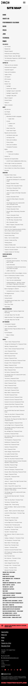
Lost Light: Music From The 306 (12, 315)
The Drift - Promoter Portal (11, 531)
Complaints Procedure (12, 147)
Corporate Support (9, 69)
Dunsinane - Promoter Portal (11, 529)
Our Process (7, 46)
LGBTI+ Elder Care (11, 270)
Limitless (10, 125)
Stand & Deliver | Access (9, 595)
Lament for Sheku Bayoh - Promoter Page (15, 513)
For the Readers (8, 332)
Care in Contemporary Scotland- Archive (14, 275)
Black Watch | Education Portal (14, 177)
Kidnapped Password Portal (11, 456)
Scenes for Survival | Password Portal (13, 397)
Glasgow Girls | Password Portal (12, 416)
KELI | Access (6, 580)
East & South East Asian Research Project (13, 603)
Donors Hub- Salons (11, 88)
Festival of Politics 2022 (10, 245)
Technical (6, 38)
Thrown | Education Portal (13, 215)
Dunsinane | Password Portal (11, 433)
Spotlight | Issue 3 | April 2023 (14, 91)
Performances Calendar (11, 22)
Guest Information (11, 264)
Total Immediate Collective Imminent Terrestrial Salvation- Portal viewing (15, 489)
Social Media (10, 151)
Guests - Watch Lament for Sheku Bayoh (14, 510)
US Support (7, 76)
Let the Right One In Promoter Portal (13, 522)
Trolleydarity (7, 306)
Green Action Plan (11, 128)
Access (8, 121)
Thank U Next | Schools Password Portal (14, 348)
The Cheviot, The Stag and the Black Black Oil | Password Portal (16, 419)
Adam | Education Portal (12, 190)
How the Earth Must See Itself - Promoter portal (14, 496)
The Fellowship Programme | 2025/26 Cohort (15, 58)
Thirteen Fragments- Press (11, 520)
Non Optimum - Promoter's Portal (13, 558)
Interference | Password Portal (12, 442)
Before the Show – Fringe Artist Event (12, 617)
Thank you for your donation (11, 65)
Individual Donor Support (10, 67)
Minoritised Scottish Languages (14, 116)
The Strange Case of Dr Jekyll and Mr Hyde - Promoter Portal (15, 493)
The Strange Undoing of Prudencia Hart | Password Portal (14, 428)
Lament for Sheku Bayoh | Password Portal (15, 380)
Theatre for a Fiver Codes (9, 572)
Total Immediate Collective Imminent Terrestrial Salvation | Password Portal (15, 461)
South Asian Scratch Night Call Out (11, 615)
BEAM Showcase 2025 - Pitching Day (11, 578)
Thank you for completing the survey (13, 165)
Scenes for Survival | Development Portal (14, 402)
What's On (6, 19)
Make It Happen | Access (9, 585)
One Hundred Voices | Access (10, 613)
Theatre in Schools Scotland (11, 249)
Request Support (9, 51)
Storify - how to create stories (11, 237)
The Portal (7, 515)
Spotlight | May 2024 (11, 95)
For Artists (5, 44)
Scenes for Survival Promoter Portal (13, 549)
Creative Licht (11, 123)
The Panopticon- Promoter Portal (12, 540)
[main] (14, 313)
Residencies (7, 49)
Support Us (5, 63)
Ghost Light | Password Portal (12, 390)
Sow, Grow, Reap (9, 304)
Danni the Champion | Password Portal (14, 469)
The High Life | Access (8, 587)
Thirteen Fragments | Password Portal (13, 422)
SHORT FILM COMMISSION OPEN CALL (17, 161)
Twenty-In (7, 102)
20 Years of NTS (8, 479)
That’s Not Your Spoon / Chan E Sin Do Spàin (15, 247)
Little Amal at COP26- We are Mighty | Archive (16, 273)
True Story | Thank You (8, 605)
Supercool (16, 678)
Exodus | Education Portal (13, 196)
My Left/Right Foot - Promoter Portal (13, 527)
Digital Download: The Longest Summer (14, 317)
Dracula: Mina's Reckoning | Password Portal (15, 472)
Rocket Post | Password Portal (12, 444)
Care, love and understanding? (14, 280)
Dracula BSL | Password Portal (12, 476)
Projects (5, 256)
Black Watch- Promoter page (11, 542)
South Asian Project (11, 130)
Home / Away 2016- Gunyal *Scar (13, 486)
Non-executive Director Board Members (12, 607)
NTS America (8, 79)
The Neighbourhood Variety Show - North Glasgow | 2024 (14, 301)
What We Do (8, 114)
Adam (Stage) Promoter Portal (12, 563)
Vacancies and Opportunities (11, 158)
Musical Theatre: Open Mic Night (12, 56)
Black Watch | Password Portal (12, 392)
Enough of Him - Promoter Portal (12, 565)
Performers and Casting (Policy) (12, 53)
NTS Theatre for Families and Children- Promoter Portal (14, 553)
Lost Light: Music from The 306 (12, 319)
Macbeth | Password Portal (11, 353)
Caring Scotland (8, 298)
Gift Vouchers (6, 322)
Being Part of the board (8, 576)
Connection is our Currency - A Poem (15, 291)
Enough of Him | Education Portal (14, 185)
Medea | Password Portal (11, 365)
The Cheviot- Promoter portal (11, 517)
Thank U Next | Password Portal (12, 341)
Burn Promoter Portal (10, 556)
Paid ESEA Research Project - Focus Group (13, 611)
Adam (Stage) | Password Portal (12, 451)
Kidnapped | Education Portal (14, 206)
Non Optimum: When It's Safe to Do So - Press (14, 535)
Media (6, 149)
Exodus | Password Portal (11, 358)
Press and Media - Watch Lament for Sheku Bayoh (15, 507)
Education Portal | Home (10, 175)
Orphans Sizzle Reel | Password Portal (14, 404)
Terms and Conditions (12, 140)
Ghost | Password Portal (10, 383)
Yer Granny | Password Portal (11, 372)
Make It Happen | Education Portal (15, 224)
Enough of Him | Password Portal (12, 363)
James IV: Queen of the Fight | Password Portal (14, 407)
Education (5, 172)
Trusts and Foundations (10, 72)
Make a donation (9, 105)
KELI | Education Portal (12, 222)
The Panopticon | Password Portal (13, 440)
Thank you (7, 81)
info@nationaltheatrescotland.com (10, 658)
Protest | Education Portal (13, 209)
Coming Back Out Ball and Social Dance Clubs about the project (16, 267)
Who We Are (8, 109)
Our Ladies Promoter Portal (11, 454)
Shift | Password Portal (10, 355)
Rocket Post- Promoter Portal (12, 545)
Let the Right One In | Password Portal (14, 425)
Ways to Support (9, 98)
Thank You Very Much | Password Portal (14, 414)
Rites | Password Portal (10, 370)
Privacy (2, 662)
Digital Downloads (7, 309)
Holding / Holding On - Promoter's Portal (14, 538)
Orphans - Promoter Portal (11, 547)
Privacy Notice (10, 142)
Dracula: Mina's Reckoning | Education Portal (16, 212)
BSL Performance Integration (11, 387)
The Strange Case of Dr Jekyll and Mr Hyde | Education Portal (15, 203)
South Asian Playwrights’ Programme (12, 593)
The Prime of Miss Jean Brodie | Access (12, 600)
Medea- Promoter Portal (10, 560)
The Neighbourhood (9, 293)
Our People (7, 111)
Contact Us (7, 156)
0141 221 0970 (5, 655)
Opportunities (4, 632)
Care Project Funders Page (13, 278)
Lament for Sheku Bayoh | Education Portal (15, 199)
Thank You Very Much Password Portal (14, 458)
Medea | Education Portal (13, 183)
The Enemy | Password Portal (12, 378)
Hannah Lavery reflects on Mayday (11, 609)
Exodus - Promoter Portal (11, 567)
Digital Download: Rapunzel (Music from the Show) (15, 329)
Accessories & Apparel (10, 324)
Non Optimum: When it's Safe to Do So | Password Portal (14, 436)
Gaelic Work (11, 118)
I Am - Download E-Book (10, 326)
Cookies (3, 663)
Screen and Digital (7, 254)
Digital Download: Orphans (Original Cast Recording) (14, 311)
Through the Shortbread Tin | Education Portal (16, 180)
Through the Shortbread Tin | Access (12, 583)
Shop (2, 640)
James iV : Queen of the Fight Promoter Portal (15, 481)
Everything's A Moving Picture (12, 233)
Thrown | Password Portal (11, 467)
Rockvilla (7, 170)
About (4, 107)
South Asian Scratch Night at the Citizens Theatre (13, 598)
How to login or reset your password (13, 163)
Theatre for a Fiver (6, 643)
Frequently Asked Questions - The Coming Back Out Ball (17, 261)
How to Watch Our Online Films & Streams (15, 168)
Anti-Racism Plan (11, 137)
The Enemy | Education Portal (14, 188)
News (4, 26)
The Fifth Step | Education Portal (14, 220)
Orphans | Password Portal (11, 447)
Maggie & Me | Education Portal (14, 217)
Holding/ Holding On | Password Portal (14, 367)
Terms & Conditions (5, 660)
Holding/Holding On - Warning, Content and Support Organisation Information (16, 283)
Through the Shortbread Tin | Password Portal (15, 344)
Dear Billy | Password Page (11, 465)
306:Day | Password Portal (11, 346)
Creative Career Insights (10, 227)
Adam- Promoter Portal (10, 483)
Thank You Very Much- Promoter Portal (14, 500)
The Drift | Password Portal (11, 395)
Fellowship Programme (10, 60)
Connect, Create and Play (11, 240)
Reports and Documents (10, 133)
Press (4, 30)
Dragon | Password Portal (11, 474)
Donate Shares (8, 100)
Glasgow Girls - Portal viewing (12, 504)
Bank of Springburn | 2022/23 (12, 288)
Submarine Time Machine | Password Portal (15, 360)
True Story (5, 591)
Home (4, 15)
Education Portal (5, 646)
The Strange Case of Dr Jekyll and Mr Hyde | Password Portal (15, 375)
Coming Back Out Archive (11, 258)
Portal (4, 339)
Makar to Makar (10, 335)
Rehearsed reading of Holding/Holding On (16, 286)
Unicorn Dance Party (9, 235)
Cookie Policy (6, 574)
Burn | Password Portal (10, 449)
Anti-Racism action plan (12, 135)
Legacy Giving (8, 74)
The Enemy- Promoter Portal (11, 502)
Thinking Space (8, 242)
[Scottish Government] (14, 674)
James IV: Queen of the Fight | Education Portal (16, 193)
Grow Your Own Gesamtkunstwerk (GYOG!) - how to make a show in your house (15, 230)
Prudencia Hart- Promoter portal (12, 524)
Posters (6, 337)
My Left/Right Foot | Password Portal (13, 431)
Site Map (3, 666)
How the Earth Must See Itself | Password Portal (14, 411)
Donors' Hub (8, 83)
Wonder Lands (8, 295)
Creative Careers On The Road (12, 252)
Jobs (4, 34)
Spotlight (9, 86)
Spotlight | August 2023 (12, 93)
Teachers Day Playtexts (8, 589)
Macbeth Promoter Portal (11, 570)
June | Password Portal (10, 351)
